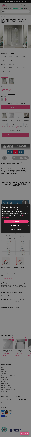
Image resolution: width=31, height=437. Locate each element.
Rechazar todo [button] (16, 225)
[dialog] (15, 218)
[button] (15, 230)
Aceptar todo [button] (16, 221)
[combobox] (27, 206)
